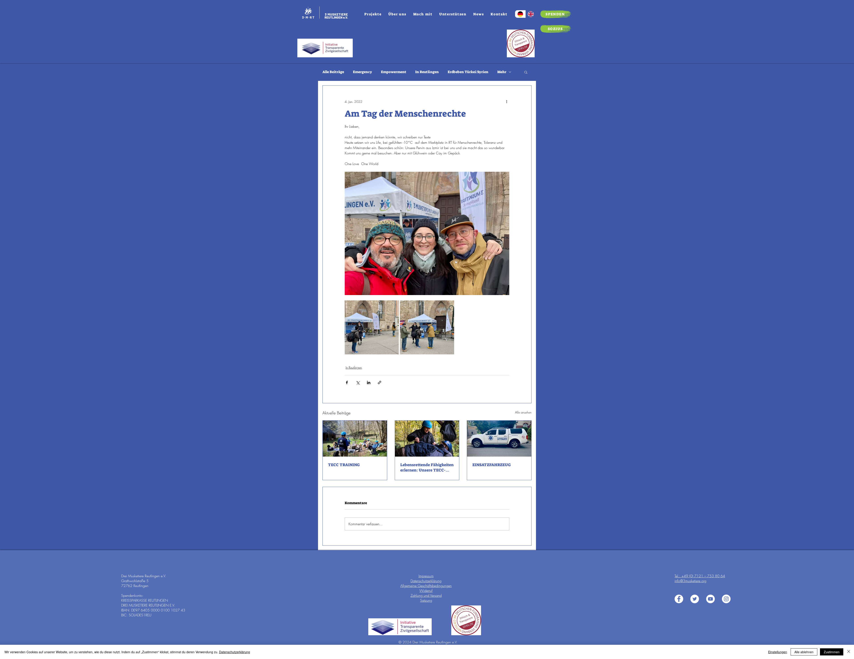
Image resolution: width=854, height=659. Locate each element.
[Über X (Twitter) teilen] (358, 382)
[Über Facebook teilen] (347, 382)
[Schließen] (848, 651)
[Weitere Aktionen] (506, 101)
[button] (526, 72)
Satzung (426, 600)
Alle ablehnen (804, 652)
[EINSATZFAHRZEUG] (499, 439)
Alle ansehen (523, 412)
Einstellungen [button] (777, 652)
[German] (520, 14)
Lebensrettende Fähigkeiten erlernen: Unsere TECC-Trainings (427, 467)
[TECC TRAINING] (355, 439)
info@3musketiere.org (690, 580)
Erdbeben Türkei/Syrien (468, 72)
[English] (531, 14)
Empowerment (393, 72)
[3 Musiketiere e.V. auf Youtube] (710, 599)
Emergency (362, 72)
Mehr (501, 72)
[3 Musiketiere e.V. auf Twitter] (694, 599)
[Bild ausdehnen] (372, 327)
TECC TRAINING (344, 464)
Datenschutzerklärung (426, 580)
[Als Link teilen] (379, 382)
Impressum (426, 575)
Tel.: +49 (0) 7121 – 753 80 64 (700, 575)
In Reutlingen (427, 72)
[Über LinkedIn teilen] (369, 382)
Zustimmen (832, 652)
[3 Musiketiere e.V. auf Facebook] (679, 599)
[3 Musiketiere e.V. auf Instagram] (726, 599)
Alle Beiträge (333, 72)
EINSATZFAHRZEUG (491, 464)
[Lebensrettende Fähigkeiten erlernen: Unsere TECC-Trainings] (427, 439)
